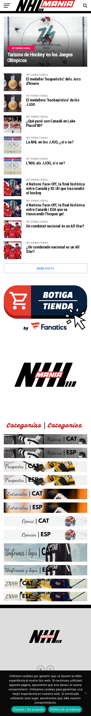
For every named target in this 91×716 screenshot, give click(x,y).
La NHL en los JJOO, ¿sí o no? (50, 142)
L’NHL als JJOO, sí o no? (45, 163)
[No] (85, 693)
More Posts (45, 268)
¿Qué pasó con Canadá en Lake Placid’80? (50, 123)
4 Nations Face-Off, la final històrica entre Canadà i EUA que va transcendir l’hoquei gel (55, 209)
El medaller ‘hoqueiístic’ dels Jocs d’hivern (53, 81)
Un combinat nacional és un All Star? (55, 226)
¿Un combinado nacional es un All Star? (52, 249)
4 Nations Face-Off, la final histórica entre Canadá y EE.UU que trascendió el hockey (55, 188)
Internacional (37, 74)
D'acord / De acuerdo (28, 709)
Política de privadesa (65, 709)
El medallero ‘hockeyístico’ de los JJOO (53, 102)
